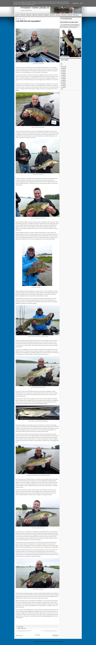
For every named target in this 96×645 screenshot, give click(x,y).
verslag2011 (63, 71)
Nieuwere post (19, 635)
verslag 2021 (23, 628)
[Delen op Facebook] (22, 626)
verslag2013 (63, 75)
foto (61, 64)
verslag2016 (63, 80)
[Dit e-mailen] (18, 626)
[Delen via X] (21, 626)
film (61, 63)
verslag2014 (63, 76)
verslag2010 (63, 70)
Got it (81, 3)
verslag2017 (63, 82)
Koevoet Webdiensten (59, 641)
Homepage (37, 634)
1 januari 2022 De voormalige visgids (69, 22)
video (62, 88)
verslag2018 (63, 83)
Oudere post (55, 635)
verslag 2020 (63, 66)
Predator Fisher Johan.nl (35, 7)
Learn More (75, 3)
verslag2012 (63, 73)
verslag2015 (63, 78)
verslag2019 (63, 85)
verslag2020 (63, 87)
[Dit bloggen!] (19, 626)
